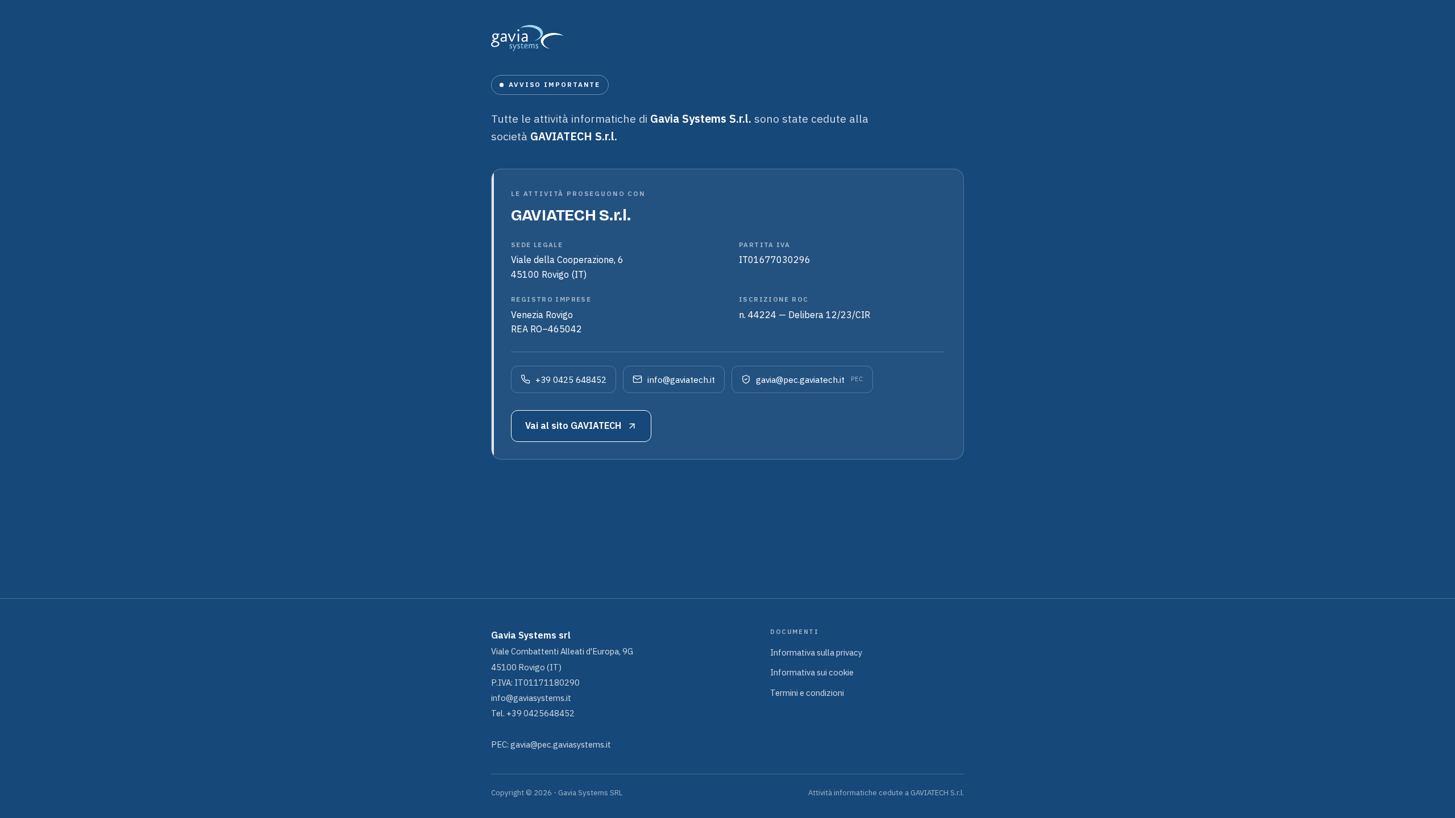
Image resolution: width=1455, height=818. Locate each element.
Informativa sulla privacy (816, 652)
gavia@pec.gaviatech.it (809, 379)
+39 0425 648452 (570, 379)
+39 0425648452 (540, 713)
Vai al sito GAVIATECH (573, 425)
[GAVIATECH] (727, 38)
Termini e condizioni (807, 692)
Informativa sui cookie (812, 672)
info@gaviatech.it (681, 379)
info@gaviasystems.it (531, 697)
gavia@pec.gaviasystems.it (560, 744)
